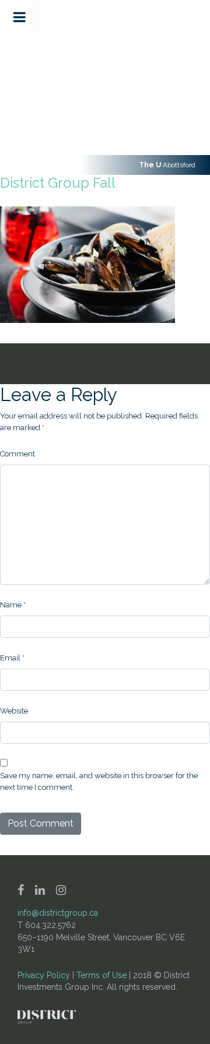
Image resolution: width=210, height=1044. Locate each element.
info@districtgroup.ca (58, 913)
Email (12, 657)
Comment (17, 453)
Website (14, 710)
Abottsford (167, 165)
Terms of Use (101, 975)
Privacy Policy (44, 975)
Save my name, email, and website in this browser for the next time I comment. (99, 781)
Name (13, 604)
